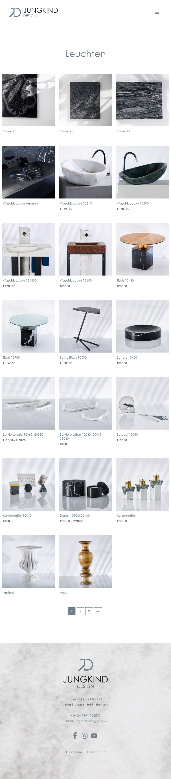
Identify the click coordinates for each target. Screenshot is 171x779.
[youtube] (95, 735)
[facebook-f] (76, 735)
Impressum (74, 752)
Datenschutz (95, 752)
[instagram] (85, 735)
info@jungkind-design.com (85, 721)
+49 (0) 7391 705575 (85, 715)
